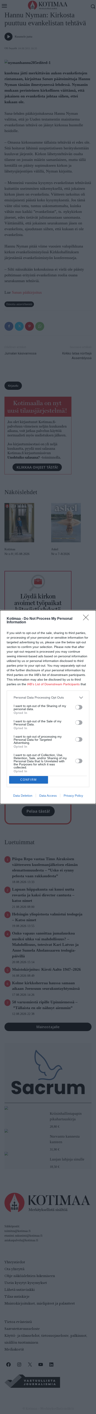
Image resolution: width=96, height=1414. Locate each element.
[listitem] (48, 697)
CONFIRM (28, 779)
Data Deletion (22, 795)
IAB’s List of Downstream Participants (53, 684)
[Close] (87, 619)
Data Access (48, 795)
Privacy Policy (73, 795)
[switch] (78, 707)
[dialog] (48, 707)
